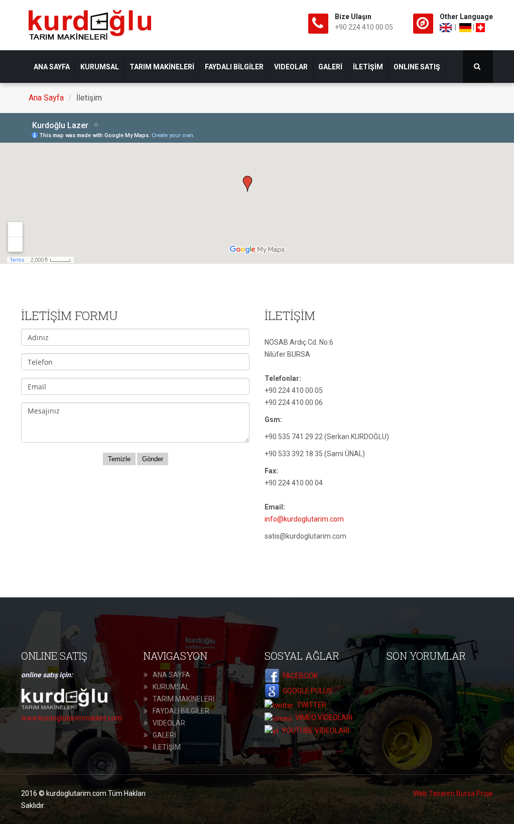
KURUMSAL (99, 67)
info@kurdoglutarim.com (304, 519)
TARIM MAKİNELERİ (162, 67)
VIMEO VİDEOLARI (322, 717)
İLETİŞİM (368, 67)
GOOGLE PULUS (306, 691)
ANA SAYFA (52, 67)
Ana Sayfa (46, 97)
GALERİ (330, 67)
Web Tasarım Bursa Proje (453, 793)
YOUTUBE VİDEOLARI (314, 731)
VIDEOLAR (291, 67)
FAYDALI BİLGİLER (234, 67)
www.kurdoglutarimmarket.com (71, 718)
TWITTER (310, 705)
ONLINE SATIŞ (417, 67)
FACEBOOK (299, 676)
